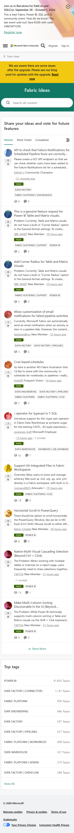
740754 (18, 574)
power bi (10, 680)
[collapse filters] (67, 139)
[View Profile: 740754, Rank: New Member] (8, 554)
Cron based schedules (29, 362)
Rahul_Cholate (22, 529)
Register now (13, 32)
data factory (13, 721)
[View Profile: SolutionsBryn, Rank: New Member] (8, 314)
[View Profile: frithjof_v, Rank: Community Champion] (8, 153)
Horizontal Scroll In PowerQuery (36, 510)
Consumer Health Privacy (54, 825)
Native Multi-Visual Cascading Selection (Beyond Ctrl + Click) (41, 553)
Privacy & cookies (36, 811)
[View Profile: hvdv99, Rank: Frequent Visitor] (8, 365)
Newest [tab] (8, 140)
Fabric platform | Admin (21, 762)
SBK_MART (20, 234)
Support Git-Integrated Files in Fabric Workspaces (39, 467)
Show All (9, 784)
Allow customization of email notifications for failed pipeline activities (41, 314)
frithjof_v (19, 172)
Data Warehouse (15, 752)
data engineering (16, 711)
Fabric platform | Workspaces (25, 742)
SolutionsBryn (22, 334)
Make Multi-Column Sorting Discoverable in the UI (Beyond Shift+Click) (35, 605)
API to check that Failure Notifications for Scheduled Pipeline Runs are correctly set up (42, 152)
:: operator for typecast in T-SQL (35, 413)
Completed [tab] (42, 140)
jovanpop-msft (23, 432)
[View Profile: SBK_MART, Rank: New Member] (8, 214)
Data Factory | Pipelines (20, 732)
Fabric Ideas (13, 56)
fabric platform (15, 701)
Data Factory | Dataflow (21, 772)
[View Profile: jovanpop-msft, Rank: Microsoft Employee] (8, 416)
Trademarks (10, 819)
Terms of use (58, 811)
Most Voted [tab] (24, 140)
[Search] (43, 45)
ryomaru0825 (22, 488)
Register (53, 45)
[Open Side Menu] (5, 46)
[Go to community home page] (25, 46)
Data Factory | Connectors (23, 691)
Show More (39, 649)
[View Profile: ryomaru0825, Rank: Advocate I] (8, 468)
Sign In (65, 45)
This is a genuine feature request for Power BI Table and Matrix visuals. (38, 213)
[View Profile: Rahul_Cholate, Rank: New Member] (8, 513)
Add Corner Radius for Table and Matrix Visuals (41, 264)
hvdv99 (18, 380)
